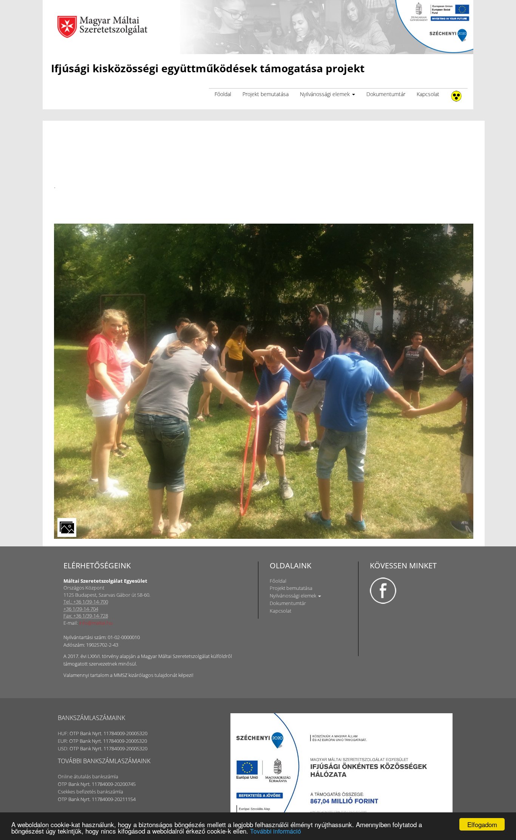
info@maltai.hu (96, 622)
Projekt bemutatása (266, 94)
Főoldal (223, 94)
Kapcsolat (428, 94)
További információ (275, 831)
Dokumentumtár (385, 94)
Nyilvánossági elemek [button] (325, 94)
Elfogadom (482, 824)
